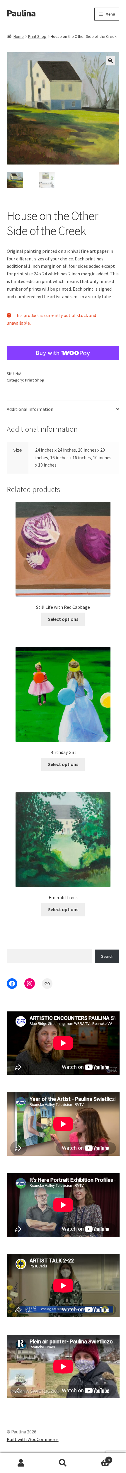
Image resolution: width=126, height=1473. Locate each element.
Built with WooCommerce (33, 1439)
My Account (21, 1463)
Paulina (21, 13)
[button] (110, 60)
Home (18, 36)
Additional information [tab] (30, 409)
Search (107, 956)
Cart (97, 1458)
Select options (63, 619)
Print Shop (37, 36)
